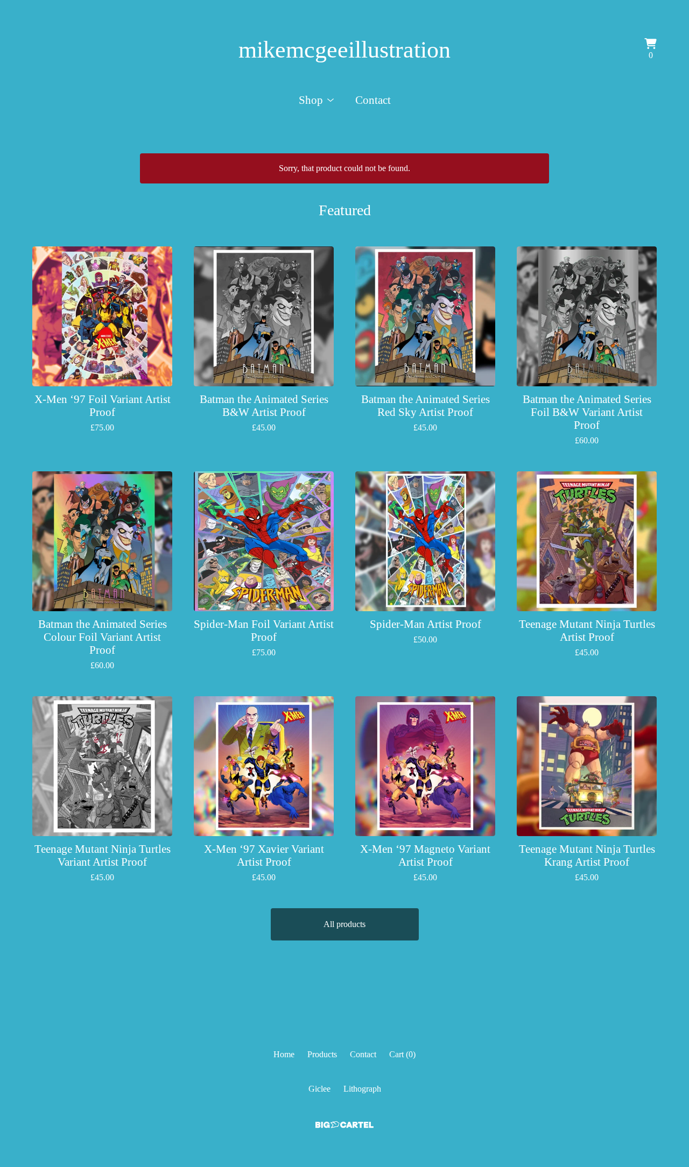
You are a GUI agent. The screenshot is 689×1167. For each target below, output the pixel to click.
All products (344, 924)
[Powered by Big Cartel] (344, 1125)
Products (322, 1054)
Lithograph (362, 1088)
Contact (373, 100)
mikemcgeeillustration (344, 50)
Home (283, 1054)
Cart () (402, 1054)
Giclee (319, 1088)
